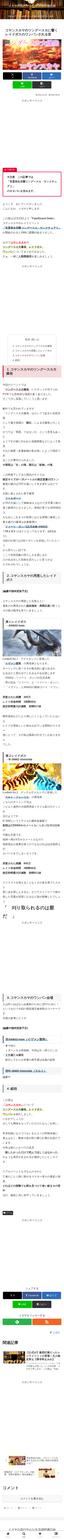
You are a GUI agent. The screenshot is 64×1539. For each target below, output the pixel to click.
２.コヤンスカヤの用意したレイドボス (32, 350)
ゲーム (9, 1213)
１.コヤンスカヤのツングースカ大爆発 (32, 346)
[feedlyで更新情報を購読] (17, 1322)
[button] (41, 85)
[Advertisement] (32, 134)
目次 (27, 339)
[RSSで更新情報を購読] (46, 1322)
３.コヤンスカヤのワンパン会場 (28, 355)
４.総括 (16, 360)
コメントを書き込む (32, 1498)
